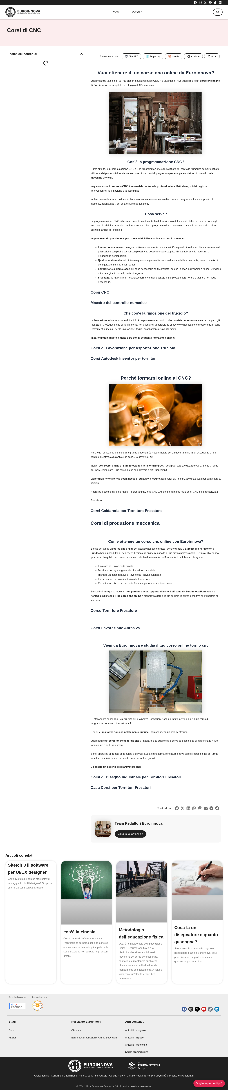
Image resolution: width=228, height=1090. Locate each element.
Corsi (115, 12)
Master (137, 12)
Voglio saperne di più (209, 1083)
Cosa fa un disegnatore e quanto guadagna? (196, 934)
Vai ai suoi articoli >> (130, 834)
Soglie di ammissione (136, 1052)
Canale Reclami (136, 1075)
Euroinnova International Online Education (94, 1037)
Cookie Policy (117, 1075)
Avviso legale (41, 1075)
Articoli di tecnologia (136, 1044)
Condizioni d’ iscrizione (64, 1075)
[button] (218, 12)
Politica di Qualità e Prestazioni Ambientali (170, 1075)
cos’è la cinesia (79, 931)
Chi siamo (76, 1030)
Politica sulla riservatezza (93, 1075)
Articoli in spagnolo (135, 1030)
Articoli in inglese (134, 1037)
